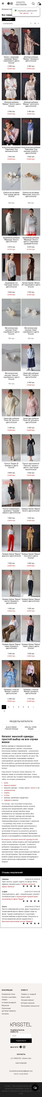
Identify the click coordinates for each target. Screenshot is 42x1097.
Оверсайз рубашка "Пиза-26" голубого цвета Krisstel (31, 375)
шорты (13, 785)
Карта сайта (25, 997)
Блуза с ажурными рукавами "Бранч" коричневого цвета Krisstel (11, 60)
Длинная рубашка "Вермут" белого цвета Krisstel (11, 104)
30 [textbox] (35, 23)
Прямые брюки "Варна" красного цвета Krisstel (11, 555)
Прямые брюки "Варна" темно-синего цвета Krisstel (31, 646)
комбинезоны (9, 790)
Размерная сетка (8, 994)
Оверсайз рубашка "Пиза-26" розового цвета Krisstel (31, 420)
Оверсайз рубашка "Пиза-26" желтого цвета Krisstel (11, 420)
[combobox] (17, 23)
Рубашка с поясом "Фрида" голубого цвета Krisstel (11, 691)
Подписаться (21, 1041)
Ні (31, 13)
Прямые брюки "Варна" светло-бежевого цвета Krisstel (11, 601)
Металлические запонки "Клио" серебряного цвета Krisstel (11, 331)
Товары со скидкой (28, 994)
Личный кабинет (27, 1000)
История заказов (27, 1003)
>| (4, 711)
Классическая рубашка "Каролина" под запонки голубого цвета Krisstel (31, 150)
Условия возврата (9, 1003)
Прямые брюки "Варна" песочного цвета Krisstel (31, 556)
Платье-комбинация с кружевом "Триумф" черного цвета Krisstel (11, 511)
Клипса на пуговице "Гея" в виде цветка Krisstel (11, 194)
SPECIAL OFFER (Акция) (31, 728)
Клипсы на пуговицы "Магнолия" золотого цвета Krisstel (30, 194)
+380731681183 (21, 1063)
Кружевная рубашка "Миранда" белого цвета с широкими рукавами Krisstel (31, 241)
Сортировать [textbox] (8, 23)
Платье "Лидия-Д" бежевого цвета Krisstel (11, 466)
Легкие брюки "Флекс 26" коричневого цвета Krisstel (30, 285)
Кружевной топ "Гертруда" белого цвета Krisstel (11, 285)
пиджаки (7, 800)
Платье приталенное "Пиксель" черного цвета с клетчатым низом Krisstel (30, 467)
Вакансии (5, 1005)
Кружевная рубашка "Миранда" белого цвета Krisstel (11, 240)
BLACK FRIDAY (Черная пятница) (11, 728)
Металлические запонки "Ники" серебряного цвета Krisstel (31, 331)
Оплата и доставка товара (9, 998)
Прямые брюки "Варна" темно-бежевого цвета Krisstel (11, 646)
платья (6, 793)
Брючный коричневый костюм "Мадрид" (17, 921)
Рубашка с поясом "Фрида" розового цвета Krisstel (30, 691)
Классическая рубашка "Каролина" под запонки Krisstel (11, 149)
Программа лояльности (30, 1006)
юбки (6, 783)
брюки (6, 785)
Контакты (5, 1014)
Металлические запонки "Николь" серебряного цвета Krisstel (11, 376)
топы (7, 795)
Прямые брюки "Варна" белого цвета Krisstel (31, 510)
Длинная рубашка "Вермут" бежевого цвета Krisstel (31, 59)
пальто (33, 788)
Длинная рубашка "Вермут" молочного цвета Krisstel (31, 104)
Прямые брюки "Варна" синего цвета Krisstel (31, 600)
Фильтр (9, 19)
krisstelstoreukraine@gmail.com (21, 1071)
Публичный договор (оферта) (9, 1009)
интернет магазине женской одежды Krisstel (20, 839)
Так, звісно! (24, 13)
